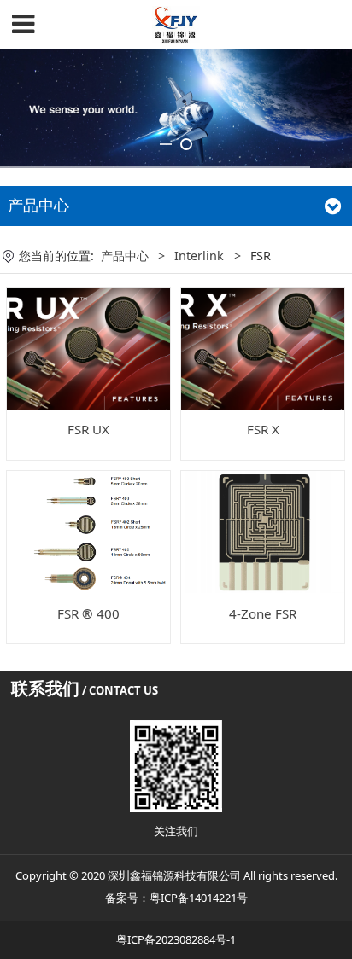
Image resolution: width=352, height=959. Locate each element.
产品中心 (125, 255)
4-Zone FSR (262, 613)
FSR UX (88, 429)
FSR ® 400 (88, 613)
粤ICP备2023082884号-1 (176, 939)
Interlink (199, 255)
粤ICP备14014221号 (199, 897)
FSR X (263, 429)
